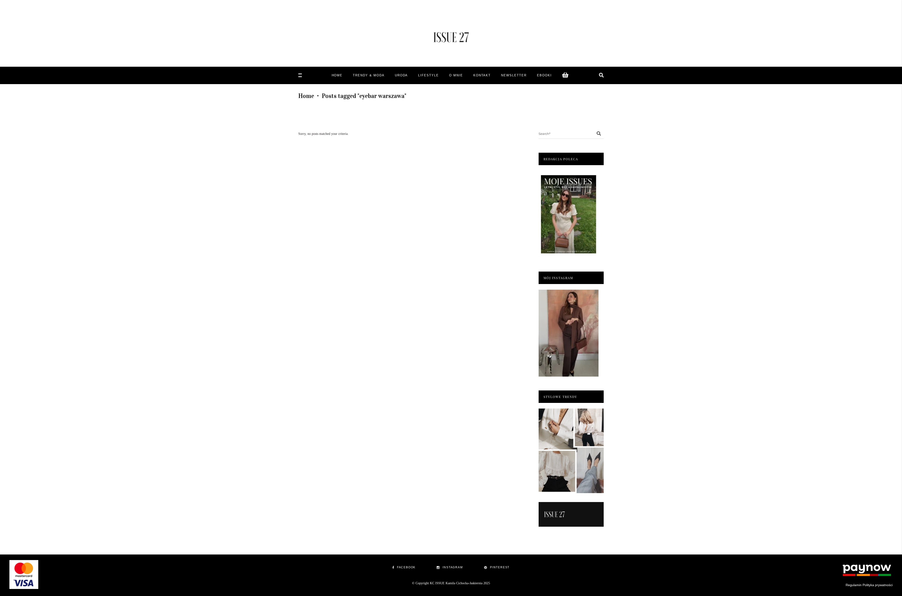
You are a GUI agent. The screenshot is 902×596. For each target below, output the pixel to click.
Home (306, 96)
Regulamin (854, 585)
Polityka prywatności (878, 585)
